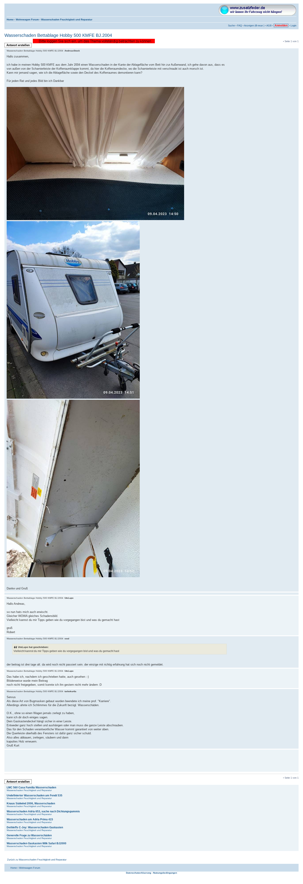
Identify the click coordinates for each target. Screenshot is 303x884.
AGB (269, 25)
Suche (231, 25)
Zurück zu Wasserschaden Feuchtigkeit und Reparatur (37, 859)
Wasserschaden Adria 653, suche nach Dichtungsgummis (43, 811)
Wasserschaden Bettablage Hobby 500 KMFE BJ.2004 (58, 35)
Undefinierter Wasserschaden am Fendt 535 (34, 795)
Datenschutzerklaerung (138, 873)
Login (293, 25)
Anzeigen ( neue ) (254, 25)
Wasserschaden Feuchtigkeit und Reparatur (66, 19)
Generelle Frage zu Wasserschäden (29, 835)
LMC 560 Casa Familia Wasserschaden (31, 787)
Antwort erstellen (18, 45)
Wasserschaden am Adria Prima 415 (30, 819)
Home (10, 19)
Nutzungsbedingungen (165, 873)
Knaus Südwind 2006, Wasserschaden (31, 803)
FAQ (239, 25)
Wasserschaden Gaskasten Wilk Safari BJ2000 (36, 843)
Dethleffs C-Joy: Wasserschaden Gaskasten (35, 827)
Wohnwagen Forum (27, 19)
